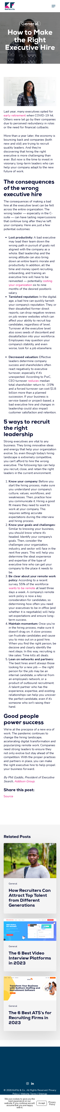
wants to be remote (22, 588)
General (30, 23)
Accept (41, 1103)
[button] (53, 6)
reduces (33, 381)
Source (8, 796)
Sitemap (42, 1093)
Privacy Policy (52, 1103)
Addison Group (24, 781)
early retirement (15, 115)
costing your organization (30, 283)
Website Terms (29, 1093)
